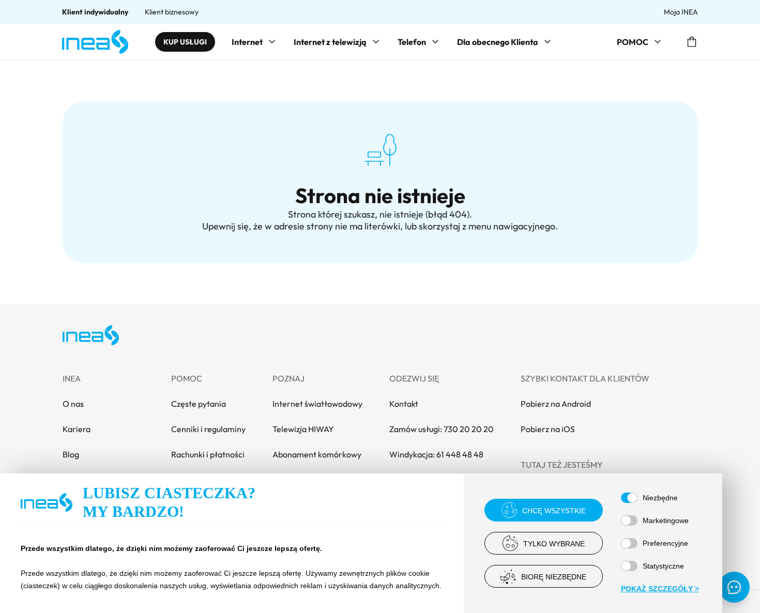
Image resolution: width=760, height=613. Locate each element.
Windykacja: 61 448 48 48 (436, 454)
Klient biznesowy (172, 12)
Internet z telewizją (330, 42)
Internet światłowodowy (317, 404)
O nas (73, 404)
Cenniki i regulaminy (208, 429)
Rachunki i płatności (208, 454)
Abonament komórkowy (316, 454)
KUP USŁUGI (185, 42)
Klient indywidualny (95, 12)
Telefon (412, 42)
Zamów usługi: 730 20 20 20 (441, 429)
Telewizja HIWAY (303, 429)
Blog (71, 454)
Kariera (76, 429)
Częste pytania (198, 404)
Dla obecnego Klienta (497, 42)
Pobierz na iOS (548, 429)
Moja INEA (681, 12)
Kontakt (403, 404)
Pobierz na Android (556, 404)
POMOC (632, 42)
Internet (247, 42)
